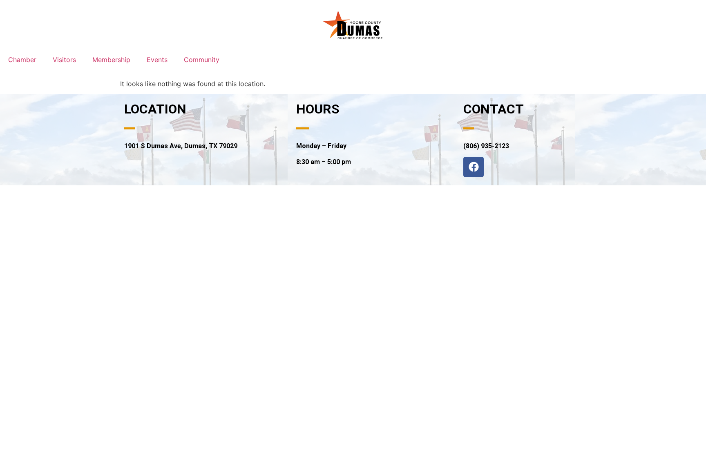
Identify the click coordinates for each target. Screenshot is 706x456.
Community (201, 60)
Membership (111, 60)
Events (157, 60)
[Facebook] (473, 167)
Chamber (22, 60)
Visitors (64, 60)
